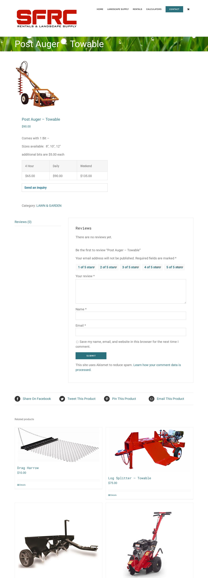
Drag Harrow (28, 468)
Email (81, 325)
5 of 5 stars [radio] (174, 267)
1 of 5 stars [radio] (86, 267)
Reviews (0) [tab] (23, 222)
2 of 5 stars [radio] (108, 267)
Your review (85, 276)
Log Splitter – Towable (129, 478)
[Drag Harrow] (58, 444)
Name (81, 309)
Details (23, 485)
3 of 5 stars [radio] (130, 267)
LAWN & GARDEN (48, 206)
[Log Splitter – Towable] (149, 449)
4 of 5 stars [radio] (152, 267)
